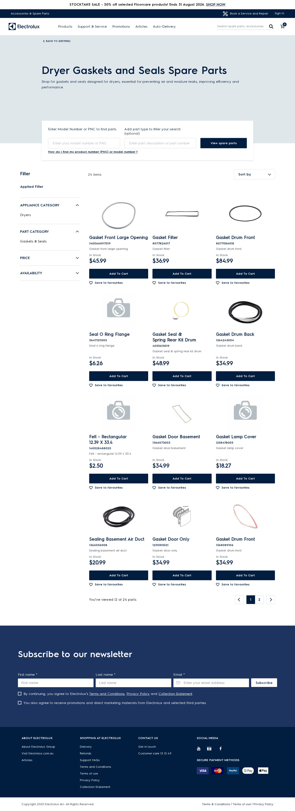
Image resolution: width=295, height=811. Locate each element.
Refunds (85, 753)
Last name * (106, 674)
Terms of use (89, 773)
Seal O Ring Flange (109, 334)
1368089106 (224, 545)
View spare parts (224, 143)
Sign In (279, 13)
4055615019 (161, 346)
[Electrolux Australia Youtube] (202, 750)
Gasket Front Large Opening (118, 237)
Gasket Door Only (170, 539)
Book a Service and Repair (248, 13)
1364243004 (225, 340)
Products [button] (65, 26)
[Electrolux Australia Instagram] (212, 750)
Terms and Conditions (107, 694)
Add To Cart (118, 274)
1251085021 (160, 545)
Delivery (86, 747)
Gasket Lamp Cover (236, 436)
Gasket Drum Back (235, 334)
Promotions (121, 26)
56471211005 (98, 340)
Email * (179, 674)
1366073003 (161, 443)
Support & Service (92, 26)
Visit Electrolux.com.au (38, 753)
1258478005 (224, 443)
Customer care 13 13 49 (154, 753)
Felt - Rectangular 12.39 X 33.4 (108, 439)
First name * (27, 674)
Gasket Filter (165, 237)
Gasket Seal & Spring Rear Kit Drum (174, 337)
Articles (141, 26)
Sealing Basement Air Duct (116, 539)
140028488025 (100, 448)
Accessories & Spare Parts (30, 13)
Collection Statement (175, 694)
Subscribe (264, 683)
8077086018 (225, 243)
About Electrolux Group (38, 747)
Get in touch (147, 747)
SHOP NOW (215, 4)
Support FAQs (90, 760)
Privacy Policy (138, 694)
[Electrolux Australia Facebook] (222, 750)
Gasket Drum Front (235, 237)
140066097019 (100, 243)
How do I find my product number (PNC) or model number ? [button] (93, 152)
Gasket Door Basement (176, 436)
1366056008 (98, 545)
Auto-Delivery (164, 26)
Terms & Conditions (216, 804)
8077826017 (161, 243)
